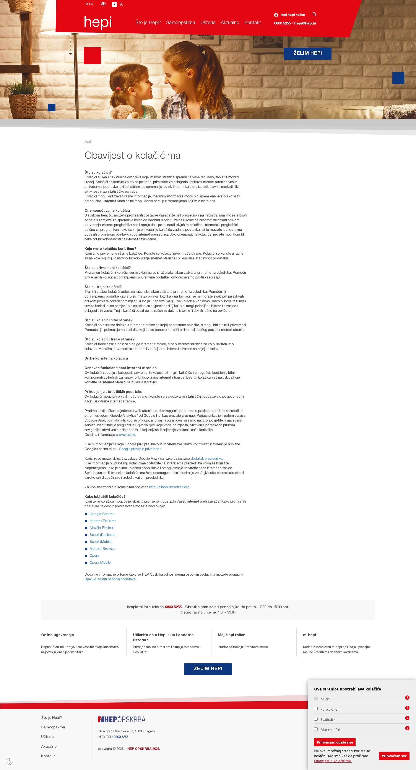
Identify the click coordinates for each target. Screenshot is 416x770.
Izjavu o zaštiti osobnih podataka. (110, 579)
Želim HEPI (307, 53)
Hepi (87, 142)
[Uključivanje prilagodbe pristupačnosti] (103, 4)
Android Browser (103, 549)
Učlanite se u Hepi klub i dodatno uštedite (163, 637)
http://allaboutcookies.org (169, 487)
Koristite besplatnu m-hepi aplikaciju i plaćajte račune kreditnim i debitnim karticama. (336, 650)
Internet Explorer (103, 521)
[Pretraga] (315, 15)
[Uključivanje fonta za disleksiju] (89, 4)
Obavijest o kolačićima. (333, 761)
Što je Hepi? (148, 23)
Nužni (325, 699)
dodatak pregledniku (206, 459)
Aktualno (230, 23)
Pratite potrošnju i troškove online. (243, 647)
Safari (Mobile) (101, 542)
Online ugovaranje (57, 635)
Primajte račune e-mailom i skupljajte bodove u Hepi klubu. (167, 650)
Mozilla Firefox (101, 528)
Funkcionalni (331, 709)
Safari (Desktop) (102, 535)
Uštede (208, 23)
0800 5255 (282, 24)
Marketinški (330, 729)
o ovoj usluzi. (126, 435)
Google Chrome (102, 514)
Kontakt (252, 23)
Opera (94, 556)
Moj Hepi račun (231, 635)
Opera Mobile (100, 563)
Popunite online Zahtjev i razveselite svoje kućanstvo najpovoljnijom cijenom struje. (80, 650)
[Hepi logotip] (97, 23)
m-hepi (309, 635)
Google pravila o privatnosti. (140, 449)
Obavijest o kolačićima (132, 156)
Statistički (328, 719)
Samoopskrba (180, 23)
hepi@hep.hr (305, 24)
